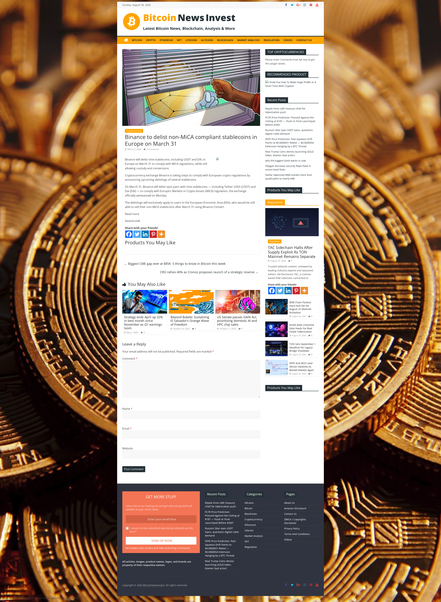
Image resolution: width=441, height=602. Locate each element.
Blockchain (225, 40)
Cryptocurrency (134, 130)
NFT (179, 40)
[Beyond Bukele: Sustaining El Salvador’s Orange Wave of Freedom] (191, 292)
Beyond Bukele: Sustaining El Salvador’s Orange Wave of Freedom (190, 321)
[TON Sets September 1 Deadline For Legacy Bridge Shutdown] (276, 342)
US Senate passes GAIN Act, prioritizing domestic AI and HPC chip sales (237, 321)
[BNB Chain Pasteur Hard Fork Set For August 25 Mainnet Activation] (276, 300)
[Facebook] (129, 234)
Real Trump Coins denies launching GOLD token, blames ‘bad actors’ (219, 564)
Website (127, 448)
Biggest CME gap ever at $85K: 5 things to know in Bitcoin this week (174, 264)
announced (143, 195)
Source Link (132, 221)
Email (127, 428)
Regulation (271, 40)
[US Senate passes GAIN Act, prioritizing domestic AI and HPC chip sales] (237, 292)
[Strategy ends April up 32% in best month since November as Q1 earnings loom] (144, 292)
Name (127, 409)
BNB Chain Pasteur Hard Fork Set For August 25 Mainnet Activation (300, 307)
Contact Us (304, 40)
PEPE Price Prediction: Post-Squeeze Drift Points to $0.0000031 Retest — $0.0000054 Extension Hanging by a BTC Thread (289, 142)
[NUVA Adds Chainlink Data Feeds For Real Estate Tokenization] (276, 323)
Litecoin (191, 40)
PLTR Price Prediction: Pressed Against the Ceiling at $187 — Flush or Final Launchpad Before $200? (290, 121)
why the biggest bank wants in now (285, 160)
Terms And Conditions (297, 534)
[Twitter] (137, 234)
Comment (129, 358)
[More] (161, 234)
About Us (289, 502)
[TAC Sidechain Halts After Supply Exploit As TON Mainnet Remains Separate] (292, 210)
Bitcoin (137, 40)
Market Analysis (248, 40)
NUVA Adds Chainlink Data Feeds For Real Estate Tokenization (301, 328)
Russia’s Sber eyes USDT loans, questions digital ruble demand (222, 532)
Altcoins (207, 40)
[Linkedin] (145, 234)
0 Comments (152, 149)
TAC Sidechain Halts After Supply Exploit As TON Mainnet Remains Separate (291, 252)
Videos (288, 40)
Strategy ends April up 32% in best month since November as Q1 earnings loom (143, 322)
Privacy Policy (292, 528)
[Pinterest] (153, 234)
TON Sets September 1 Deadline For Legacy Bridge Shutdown (302, 347)
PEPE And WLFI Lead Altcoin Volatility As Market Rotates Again (301, 367)
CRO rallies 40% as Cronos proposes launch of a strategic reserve (209, 272)
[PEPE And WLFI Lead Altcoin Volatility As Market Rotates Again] (276, 361)
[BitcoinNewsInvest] (126, 40)
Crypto (151, 40)
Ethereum (166, 40)
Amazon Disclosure (295, 508)
